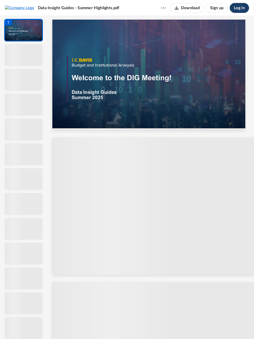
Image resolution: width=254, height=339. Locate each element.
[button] (23, 30)
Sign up (216, 8)
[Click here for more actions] (163, 8)
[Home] (19, 7)
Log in (239, 8)
